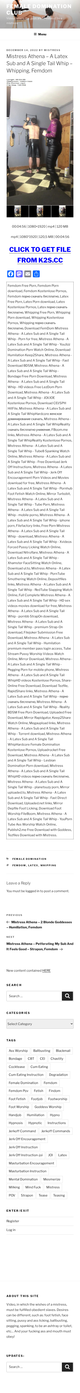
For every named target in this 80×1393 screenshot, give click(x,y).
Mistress (53, 1187)
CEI (42, 1059)
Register (12, 1221)
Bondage (15, 1059)
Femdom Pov (18, 1091)
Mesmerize (51, 1179)
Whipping (48, 865)
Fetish (38, 1091)
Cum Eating (39, 1067)
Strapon (27, 1195)
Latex (33, 865)
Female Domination (29, 858)
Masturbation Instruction (28, 1171)
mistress (52, 50)
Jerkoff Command (22, 1131)
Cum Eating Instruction (26, 1075)
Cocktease (17, 1067)
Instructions (57, 1123)
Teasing (59, 1195)
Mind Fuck (33, 1187)
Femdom (19, 865)
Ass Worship (18, 1051)
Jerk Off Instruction (23, 1147)
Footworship (57, 1099)
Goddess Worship (48, 1107)
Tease (43, 1195)
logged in (32, 891)
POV (12, 1195)
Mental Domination (23, 1179)
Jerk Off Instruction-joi (26, 1155)
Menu (42, 34)
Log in (11, 1230)
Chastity (57, 1059)
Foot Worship (19, 1107)
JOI (50, 1155)
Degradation (58, 1075)
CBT (31, 1059)
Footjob (37, 1099)
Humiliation (35, 1115)
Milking (14, 1187)
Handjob (15, 1115)
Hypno (55, 1115)
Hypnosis (16, 1123)
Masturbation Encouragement (31, 1163)
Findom (54, 1091)
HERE (46, 971)
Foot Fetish (17, 1099)
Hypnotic (35, 1123)
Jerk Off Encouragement (27, 1139)
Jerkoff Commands (55, 1131)
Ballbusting (41, 1051)
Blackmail (63, 1051)
